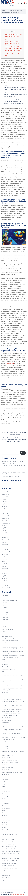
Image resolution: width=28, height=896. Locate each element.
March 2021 (5, 580)
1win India (4, 607)
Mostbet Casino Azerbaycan (8, 781)
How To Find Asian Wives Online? (9, 760)
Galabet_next (5, 746)
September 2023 (6, 523)
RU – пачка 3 (5, 812)
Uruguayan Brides (6, 829)
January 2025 (5, 491)
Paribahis (4, 798)
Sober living (4, 815)
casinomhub (5, 697)
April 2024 (4, 506)
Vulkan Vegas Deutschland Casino (10, 834)
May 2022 (4, 561)
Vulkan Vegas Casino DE (7, 832)
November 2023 (5, 518)
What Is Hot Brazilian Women (9, 841)
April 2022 (4, 563)
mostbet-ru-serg (6, 791)
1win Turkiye (5, 612)
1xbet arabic (5, 617)
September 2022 (6, 551)
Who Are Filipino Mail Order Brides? (10, 853)
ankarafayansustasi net (7, 629)
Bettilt (3, 662)
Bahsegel (4, 659)
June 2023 (4, 530)
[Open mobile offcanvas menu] (26, 3)
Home (3, 10)
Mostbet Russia (5, 784)
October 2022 (5, 549)
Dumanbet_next (5, 722)
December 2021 (5, 568)
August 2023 (5, 525)
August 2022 (5, 554)
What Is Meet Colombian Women (9, 848)
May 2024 (4, 504)
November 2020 (5, 583)
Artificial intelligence (7, 636)
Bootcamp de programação (8, 666)
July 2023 (4, 527)
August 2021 (5, 573)
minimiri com (5, 779)
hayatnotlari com (6, 748)
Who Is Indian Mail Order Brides (9, 863)
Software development (7, 817)
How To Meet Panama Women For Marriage (12, 772)
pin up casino (5, 800)
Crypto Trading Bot (6, 717)
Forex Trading (5, 744)
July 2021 (4, 575)
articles (3, 634)
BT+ (3, 671)
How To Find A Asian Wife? (8, 755)
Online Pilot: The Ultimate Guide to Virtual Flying (13, 465)
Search (3, 450)
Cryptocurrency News (7, 720)
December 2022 (5, 544)
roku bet (4, 810)
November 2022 (5, 547)
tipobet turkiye (5, 822)
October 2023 (5, 520)
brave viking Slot (9, 363)
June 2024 (4, 501)
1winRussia (4, 614)
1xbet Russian (5, 622)
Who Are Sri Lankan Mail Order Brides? (11, 858)
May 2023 (4, 532)
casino (3, 694)
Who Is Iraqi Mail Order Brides (9, 865)
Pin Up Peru (4, 805)
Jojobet (3, 776)
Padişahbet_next (6, 796)
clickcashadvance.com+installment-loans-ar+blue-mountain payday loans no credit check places (13, 701)
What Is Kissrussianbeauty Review (10, 846)
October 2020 (5, 585)
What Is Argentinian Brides (8, 836)
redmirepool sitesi (6, 808)
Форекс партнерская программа (10, 880)
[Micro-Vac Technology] (7, 3)
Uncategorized (5, 827)
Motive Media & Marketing (17, 894)
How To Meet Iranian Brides (8, 767)
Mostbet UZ (5, 789)
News (3, 793)
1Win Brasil (4, 605)
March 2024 (5, 508)
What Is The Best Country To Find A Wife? (11, 851)
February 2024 (5, 511)
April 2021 (4, 578)
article (3, 631)
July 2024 (4, 499)
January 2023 (5, 542)
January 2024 (5, 513)
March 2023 (5, 537)
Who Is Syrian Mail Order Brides (9, 868)
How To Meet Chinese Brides (8, 765)
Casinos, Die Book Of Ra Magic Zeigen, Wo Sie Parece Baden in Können (12, 43)
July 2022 (4, 556)
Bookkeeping (5, 664)
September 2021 (6, 571)
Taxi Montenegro (6, 820)
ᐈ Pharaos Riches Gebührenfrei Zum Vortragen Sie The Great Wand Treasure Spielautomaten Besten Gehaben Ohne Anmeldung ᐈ (14, 439)
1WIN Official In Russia (7, 610)
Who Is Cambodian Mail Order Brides (10, 860)
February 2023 (5, 539)
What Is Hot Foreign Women (8, 844)
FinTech (4, 741)
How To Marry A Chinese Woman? (10, 762)
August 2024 (5, 496)
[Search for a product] (18, 3)
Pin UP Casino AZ (6, 803)
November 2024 (5, 494)
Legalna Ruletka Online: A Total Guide (11, 476)
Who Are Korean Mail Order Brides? (10, 856)
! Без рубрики (5, 595)
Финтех (4, 872)
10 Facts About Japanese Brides (9, 600)
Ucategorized (5, 824)
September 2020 (6, 587)
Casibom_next (5, 692)
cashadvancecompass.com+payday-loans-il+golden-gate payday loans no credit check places (12, 680)
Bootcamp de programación (8, 669)
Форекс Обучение (6, 877)
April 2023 (4, 535)
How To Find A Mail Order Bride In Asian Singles (13, 757)
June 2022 (4, 559)
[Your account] (21, 3)
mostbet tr (4, 786)
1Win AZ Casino (5, 602)
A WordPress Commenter (8, 484)
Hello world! (18, 484)
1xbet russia (5, 619)
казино (3, 870)
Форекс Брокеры (6, 875)
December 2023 (5, 515)
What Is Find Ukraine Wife (8, 839)
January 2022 (5, 566)
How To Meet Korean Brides (8, 769)
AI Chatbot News (6, 626)
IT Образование (6, 774)
